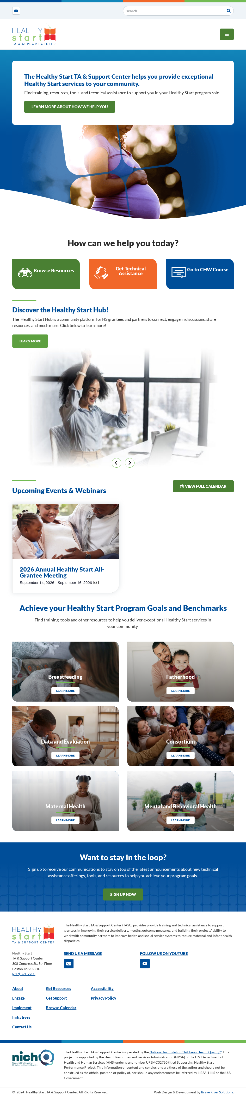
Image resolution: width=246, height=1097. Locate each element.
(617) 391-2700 (23, 974)
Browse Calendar (61, 1007)
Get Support (56, 998)
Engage (18, 998)
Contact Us (21, 1027)
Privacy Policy (103, 998)
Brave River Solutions (217, 1092)
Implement (21, 1007)
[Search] (229, 10)
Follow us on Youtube (164, 953)
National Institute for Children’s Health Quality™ (185, 1052)
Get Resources (58, 988)
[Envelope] (69, 963)
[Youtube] (16, 11)
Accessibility (102, 988)
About (17, 988)
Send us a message (83, 953)
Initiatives (21, 1017)
